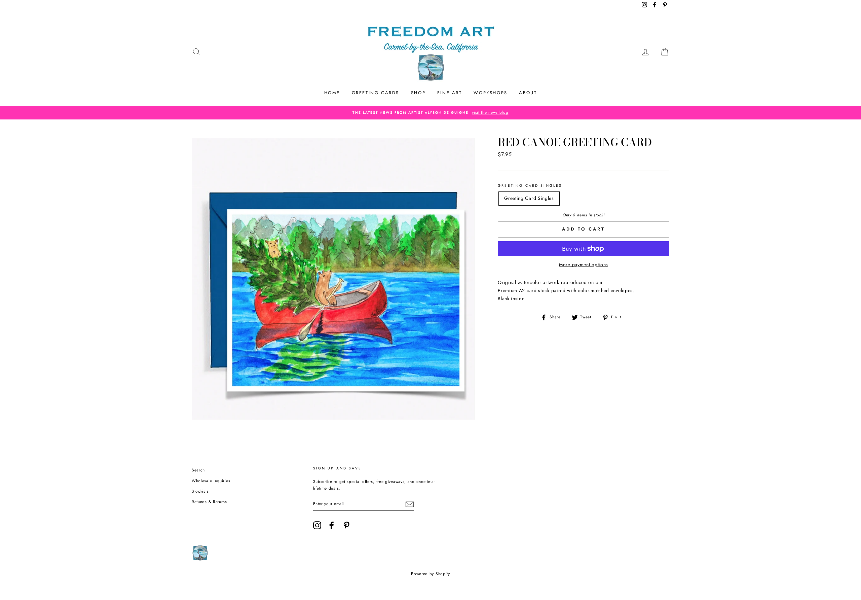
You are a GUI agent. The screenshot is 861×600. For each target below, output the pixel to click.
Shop (418, 93)
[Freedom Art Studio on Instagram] (317, 525)
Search (198, 470)
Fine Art (449, 93)
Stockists (200, 491)
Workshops (490, 93)
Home (332, 93)
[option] (430, 112)
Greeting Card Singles (530, 185)
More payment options (583, 264)
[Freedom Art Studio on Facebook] (332, 525)
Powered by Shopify (430, 574)
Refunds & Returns (209, 501)
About (528, 93)
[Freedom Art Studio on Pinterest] (346, 525)
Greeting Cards (375, 93)
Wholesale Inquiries (211, 481)
